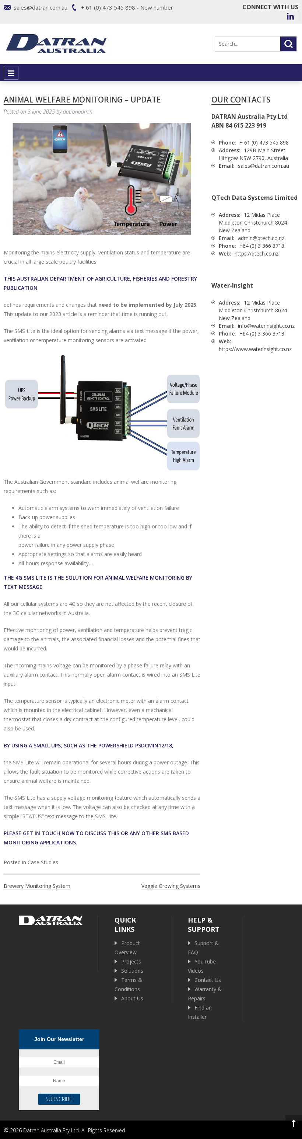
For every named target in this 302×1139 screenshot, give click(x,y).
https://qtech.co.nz (256, 253)
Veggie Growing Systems (170, 885)
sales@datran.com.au (40, 7)
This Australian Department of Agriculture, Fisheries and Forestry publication (100, 283)
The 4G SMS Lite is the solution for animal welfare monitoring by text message (98, 582)
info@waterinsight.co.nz (266, 325)
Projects (131, 961)
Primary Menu (11, 73)
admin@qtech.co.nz (261, 238)
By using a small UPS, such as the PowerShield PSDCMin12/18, (88, 745)
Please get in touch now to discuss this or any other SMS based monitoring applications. (96, 838)
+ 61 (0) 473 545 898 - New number (127, 7)
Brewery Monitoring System (37, 885)
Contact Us (207, 979)
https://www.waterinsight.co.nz (255, 349)
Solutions (132, 970)
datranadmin (77, 111)
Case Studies (43, 862)
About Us (132, 998)
